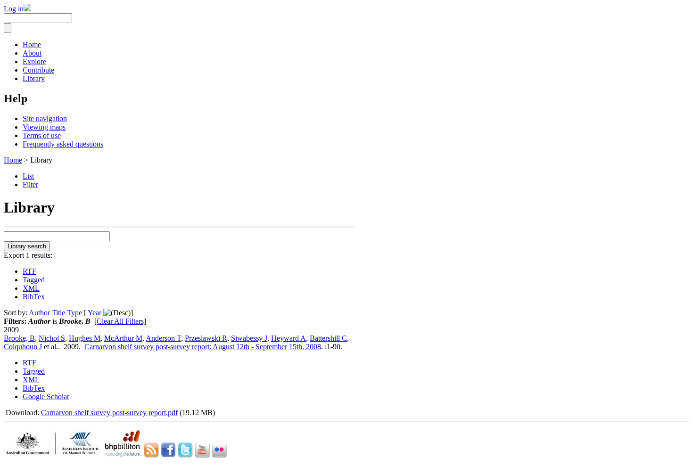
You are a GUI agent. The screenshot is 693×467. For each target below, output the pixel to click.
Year (94, 313)
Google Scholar (46, 397)
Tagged (34, 280)
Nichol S (52, 338)
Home (32, 45)
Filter (30, 184)
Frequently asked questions (63, 144)
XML (31, 288)
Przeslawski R (206, 338)
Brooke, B (19, 338)
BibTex (34, 297)
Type (74, 313)
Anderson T (163, 338)
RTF (29, 271)
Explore (34, 61)
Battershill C (328, 338)
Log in (14, 9)
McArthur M (123, 338)
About (32, 53)
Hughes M (84, 338)
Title (58, 313)
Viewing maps (44, 127)
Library (34, 78)
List (28, 176)
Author (39, 313)
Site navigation (45, 119)
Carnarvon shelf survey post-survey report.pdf (109, 413)
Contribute (38, 70)
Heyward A (288, 338)
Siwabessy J (249, 338)
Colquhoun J (23, 347)
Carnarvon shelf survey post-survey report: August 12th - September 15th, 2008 (202, 347)
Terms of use (42, 135)
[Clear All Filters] (120, 321)
